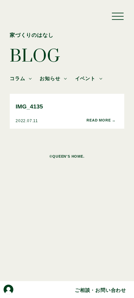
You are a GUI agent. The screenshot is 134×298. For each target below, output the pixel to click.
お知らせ (50, 78)
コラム (17, 78)
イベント (85, 78)
